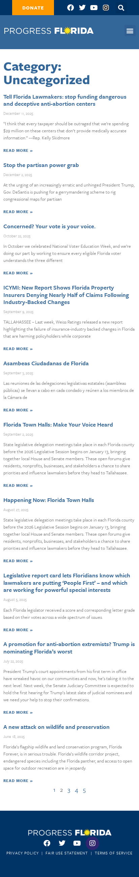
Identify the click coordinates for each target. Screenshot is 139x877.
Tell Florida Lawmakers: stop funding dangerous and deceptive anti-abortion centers (65, 100)
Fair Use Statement (67, 853)
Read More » (18, 150)
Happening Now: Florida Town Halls (48, 500)
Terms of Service (114, 853)
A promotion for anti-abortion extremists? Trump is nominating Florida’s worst (69, 647)
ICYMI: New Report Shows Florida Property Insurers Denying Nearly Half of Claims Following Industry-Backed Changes (66, 294)
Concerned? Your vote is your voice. (49, 226)
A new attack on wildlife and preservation (56, 726)
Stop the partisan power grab (41, 165)
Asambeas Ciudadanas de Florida (46, 363)
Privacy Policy (22, 853)
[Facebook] (70, 7)
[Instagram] (106, 7)
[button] (130, 30)
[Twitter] (82, 7)
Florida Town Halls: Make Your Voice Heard (58, 424)
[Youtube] (94, 7)
